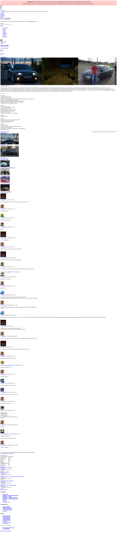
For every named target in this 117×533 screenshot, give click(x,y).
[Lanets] (3, 346)
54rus (6, 276)
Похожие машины (4, 159)
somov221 (3, 199)
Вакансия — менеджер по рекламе (10, 498)
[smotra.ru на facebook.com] (0, 8)
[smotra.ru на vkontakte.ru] (0, 6)
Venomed (3, 217)
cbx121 (2, 410)
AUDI (13, 365)
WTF (6, 392)
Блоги (4, 28)
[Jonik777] (2, 275)
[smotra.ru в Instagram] (2, 10)
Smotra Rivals (5, 523)
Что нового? (5, 494)
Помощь (4, 500)
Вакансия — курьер (7, 496)
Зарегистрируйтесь (4, 453)
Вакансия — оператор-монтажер (10, 497)
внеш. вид (2, 53)
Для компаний (6, 528)
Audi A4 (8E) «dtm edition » (6, 191)
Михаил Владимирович (6, 365)
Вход (1, 18)
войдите (12, 453)
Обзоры (4, 30)
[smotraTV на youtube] (0, 5)
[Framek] (2, 293)
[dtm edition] (5, 190)
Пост (1, 157)
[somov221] (3, 198)
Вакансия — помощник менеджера (10, 495)
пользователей (31, 21)
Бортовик (2, 466)
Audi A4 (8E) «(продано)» (5, 183)
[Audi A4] (5, 174)
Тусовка (4, 34)
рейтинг (2, 50)
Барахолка (5, 36)
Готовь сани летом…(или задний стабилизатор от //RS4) (12, 476)
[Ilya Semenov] (2, 432)
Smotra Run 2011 (6, 519)
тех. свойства (3, 57)
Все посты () (3, 489)
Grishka (2, 41)
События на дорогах (7, 510)
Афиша (4, 32)
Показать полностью (4, 131)
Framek (2, 294)
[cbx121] (2, 409)
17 (4, 484)
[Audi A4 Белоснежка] (5, 166)
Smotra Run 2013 (6, 516)
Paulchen (3, 392)
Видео (4, 31)
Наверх (2, 17)
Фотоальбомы (3, 132)
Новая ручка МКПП (4, 472)
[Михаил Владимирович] (2, 364)
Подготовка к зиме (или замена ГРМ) (8, 485)
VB (4, 41)
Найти (1, 25)
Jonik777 (3, 276)
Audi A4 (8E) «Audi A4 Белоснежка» (8, 167)
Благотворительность (8, 508)
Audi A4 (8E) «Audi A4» (5, 175)
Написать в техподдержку (5, 530)
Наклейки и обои (6, 501)
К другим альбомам (4, 158)
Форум (4, 35)
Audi (2, 45)
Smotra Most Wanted (7, 522)
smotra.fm (5, 511)
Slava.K (3, 237)
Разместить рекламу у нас (8, 527)
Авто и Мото (5, 27)
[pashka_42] (2, 382)
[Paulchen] (2, 391)
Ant (2, 326)
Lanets (2, 347)
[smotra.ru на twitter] (0, 9)
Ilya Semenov (4, 433)
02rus (6, 237)
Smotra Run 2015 (6, 506)
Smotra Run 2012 (6, 518)
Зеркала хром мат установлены (6, 480)
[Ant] (3, 325)
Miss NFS (5, 521)
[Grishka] (1, 40)
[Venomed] (2, 216)
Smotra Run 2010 (6, 520)
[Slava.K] (3, 236)
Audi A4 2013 (3, 145)
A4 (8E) (6, 45)
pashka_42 (3, 383)
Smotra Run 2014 (6, 515)
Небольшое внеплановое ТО (6, 467)
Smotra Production (7, 507)
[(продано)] (5, 182)
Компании (5, 33)
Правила (5, 499)
